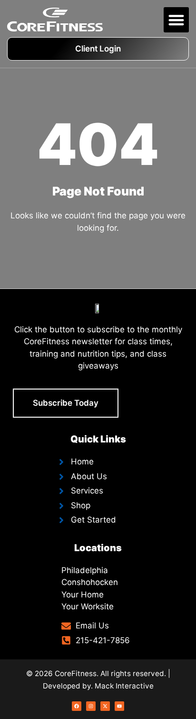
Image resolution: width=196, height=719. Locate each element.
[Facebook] (76, 706)
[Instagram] (91, 706)
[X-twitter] (105, 706)
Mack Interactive (124, 685)
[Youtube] (119, 706)
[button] (176, 19)
